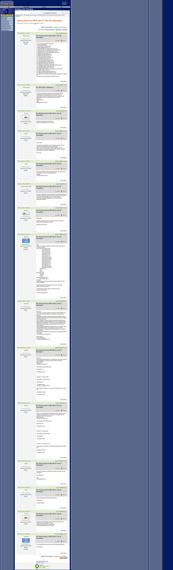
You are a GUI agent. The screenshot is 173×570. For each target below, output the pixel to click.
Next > (65, 27)
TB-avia (26, 113)
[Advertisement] (40, 3)
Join (65, 10)
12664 (56, 131)
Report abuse (63, 81)
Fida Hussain (26, 36)
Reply (58, 40)
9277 (65, 111)
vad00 (26, 463)
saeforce (26, 210)
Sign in (62, 10)
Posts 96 (26, 249)
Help (68, 10)
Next (66, 29)
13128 (56, 461)
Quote (64, 40)
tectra (26, 164)
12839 (56, 234)
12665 (56, 161)
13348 (56, 534)
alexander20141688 (26, 186)
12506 (56, 85)
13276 (57, 487)
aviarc (26, 133)
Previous (59, 29)
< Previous (56, 27)
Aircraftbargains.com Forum (30, 14)
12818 (56, 207)
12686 (57, 184)
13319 (57, 511)
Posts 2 (26, 43)
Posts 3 (26, 123)
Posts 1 (26, 310)
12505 (57, 33)
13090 (57, 403)
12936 (57, 301)
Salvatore (26, 303)
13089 (56, 347)
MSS (26, 490)
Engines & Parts (42, 14)
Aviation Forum (19, 14)
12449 (65, 85)
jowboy (26, 350)
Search (66, 13)
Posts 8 (26, 170)
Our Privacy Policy (40, 562)
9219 (65, 33)
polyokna (26, 237)
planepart (36, 23)
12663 (57, 111)
